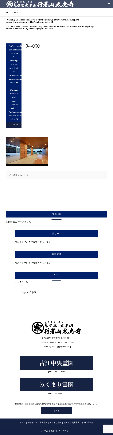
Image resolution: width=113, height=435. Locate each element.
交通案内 (76, 423)
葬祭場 (30, 423)
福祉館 (56, 411)
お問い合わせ (87, 423)
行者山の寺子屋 (28, 292)
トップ (22, 423)
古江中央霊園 (41, 423)
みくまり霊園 (55, 423)
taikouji (20, 175)
